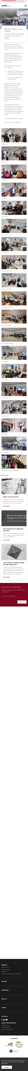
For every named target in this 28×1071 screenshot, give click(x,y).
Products (4, 965)
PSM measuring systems (7, 1029)
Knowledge (4, 990)
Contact (3, 1007)
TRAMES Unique (5, 967)
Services (4, 981)
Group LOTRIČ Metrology (8, 1023)
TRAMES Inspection (6, 969)
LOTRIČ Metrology (5, 1025)
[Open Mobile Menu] (26, 5)
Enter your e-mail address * (9, 596)
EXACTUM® (4, 971)
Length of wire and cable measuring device (11, 973)
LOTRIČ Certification (6, 1027)
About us (4, 999)
